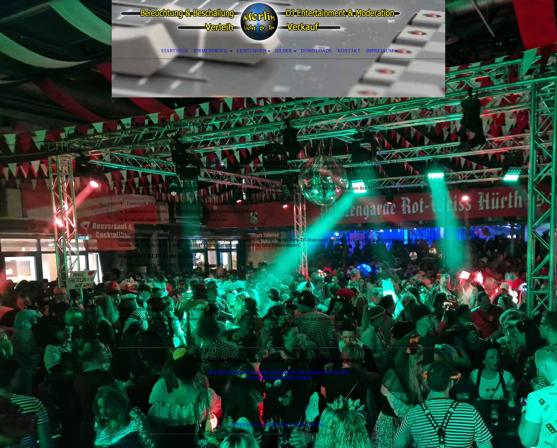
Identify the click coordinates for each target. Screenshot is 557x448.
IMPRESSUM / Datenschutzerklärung (279, 424)
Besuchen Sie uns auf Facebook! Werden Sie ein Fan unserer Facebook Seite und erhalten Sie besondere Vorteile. (278, 374)
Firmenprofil (211, 50)
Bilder (283, 50)
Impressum (379, 50)
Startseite (174, 50)
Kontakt (348, 50)
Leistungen (251, 50)
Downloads (316, 50)
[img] (278, 58)
